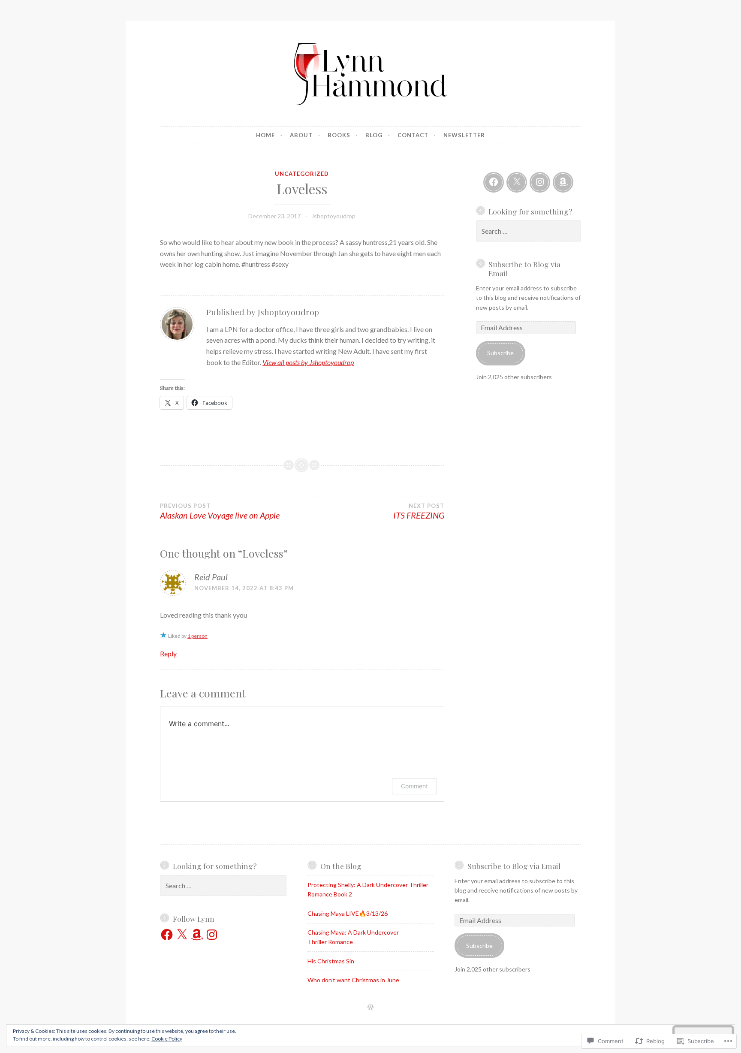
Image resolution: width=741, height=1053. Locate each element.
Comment (414, 786)
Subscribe (500, 352)
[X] (182, 934)
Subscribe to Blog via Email (524, 268)
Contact (413, 135)
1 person (197, 636)
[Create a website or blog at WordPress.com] (370, 1007)
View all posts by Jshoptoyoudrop (308, 362)
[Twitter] (516, 182)
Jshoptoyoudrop (333, 216)
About (301, 135)
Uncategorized (302, 173)
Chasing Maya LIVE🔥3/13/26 (347, 913)
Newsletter (464, 135)
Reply (168, 653)
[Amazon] (563, 182)
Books (339, 135)
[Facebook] (493, 182)
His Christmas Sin (330, 961)
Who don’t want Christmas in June (353, 980)
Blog (374, 135)
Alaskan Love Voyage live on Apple (220, 511)
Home (265, 135)
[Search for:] (528, 231)
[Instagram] (540, 182)
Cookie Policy (166, 1038)
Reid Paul (211, 577)
